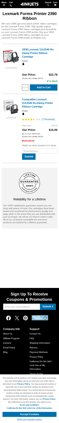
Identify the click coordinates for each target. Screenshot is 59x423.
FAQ (32, 338)
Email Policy (9, 347)
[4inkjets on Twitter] (17, 318)
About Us (7, 333)
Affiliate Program (11, 338)
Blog (5, 352)
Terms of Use (36, 373)
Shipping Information (40, 343)
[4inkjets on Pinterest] (25, 318)
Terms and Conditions (29, 405)
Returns (33, 347)
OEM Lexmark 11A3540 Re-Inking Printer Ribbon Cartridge (38, 53)
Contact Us (35, 333)
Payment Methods (39, 352)
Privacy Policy (36, 357)
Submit (29, 156)
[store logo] (30, 4)
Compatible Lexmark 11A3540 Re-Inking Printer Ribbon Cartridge (37, 103)
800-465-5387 (11, 5)
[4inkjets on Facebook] (8, 318)
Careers (7, 343)
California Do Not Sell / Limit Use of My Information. (29, 408)
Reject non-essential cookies (29, 419)
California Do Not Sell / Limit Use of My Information (41, 365)
